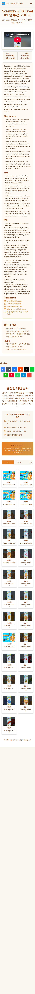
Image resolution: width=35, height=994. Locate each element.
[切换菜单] (31, 3)
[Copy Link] (8, 369)
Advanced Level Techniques (16, 309)
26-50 (19, 462)
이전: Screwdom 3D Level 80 (10, 56)
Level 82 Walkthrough (14, 304)
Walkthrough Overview (14, 306)
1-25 (7, 462)
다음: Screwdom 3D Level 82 (24, 56)
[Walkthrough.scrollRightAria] (31, 462)
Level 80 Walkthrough (14, 301)
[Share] (3, 369)
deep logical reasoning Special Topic (17, 313)
